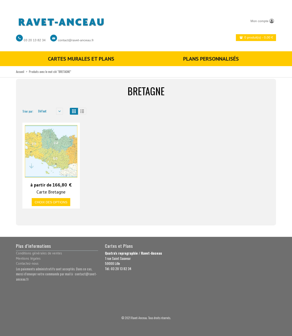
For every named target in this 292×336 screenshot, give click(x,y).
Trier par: (27, 111)
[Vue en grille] (74, 111)
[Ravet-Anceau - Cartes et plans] (61, 21)
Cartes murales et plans (81, 58)
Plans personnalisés (211, 58)
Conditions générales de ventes (39, 253)
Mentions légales (28, 258)
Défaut (42, 111)
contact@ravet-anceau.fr (76, 40)
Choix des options (51, 202)
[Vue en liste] (82, 111)
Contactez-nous (27, 263)
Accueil (20, 71)
